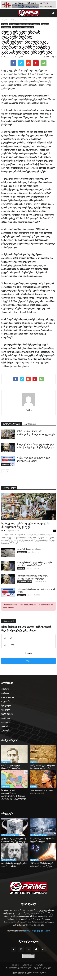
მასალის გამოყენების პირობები (18, 968)
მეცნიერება (34, 860)
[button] (53, 13)
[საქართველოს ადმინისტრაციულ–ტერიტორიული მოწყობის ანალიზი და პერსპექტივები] (14, 779)
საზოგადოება (28, 27)
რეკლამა (5, 701)
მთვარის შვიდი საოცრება (29, 549)
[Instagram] (21, 949)
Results (28, 653)
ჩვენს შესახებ (7, 713)
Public (6, 57)
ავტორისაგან (30, 424)
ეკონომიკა (5, 464)
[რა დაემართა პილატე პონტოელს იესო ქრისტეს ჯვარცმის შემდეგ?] (8, 447)
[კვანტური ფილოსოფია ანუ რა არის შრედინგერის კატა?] (14, 827)
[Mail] (28, 949)
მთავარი (4, 20)
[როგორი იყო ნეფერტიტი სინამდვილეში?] (43, 779)
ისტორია (23, 20)
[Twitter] (36, 949)
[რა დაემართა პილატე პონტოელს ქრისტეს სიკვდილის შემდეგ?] (8, 579)
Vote (28, 661)
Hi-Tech (4, 726)
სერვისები (6, 705)
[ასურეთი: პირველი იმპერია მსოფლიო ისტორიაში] (43, 754)
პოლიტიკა (45, 24)
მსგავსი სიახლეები (11, 424)
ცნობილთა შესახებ (24, 24)
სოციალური (6, 27)
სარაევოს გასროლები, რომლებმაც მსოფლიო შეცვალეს (26, 525)
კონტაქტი (47, 968)
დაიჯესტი (5, 722)
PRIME (3, 531)
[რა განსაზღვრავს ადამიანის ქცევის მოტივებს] (43, 827)
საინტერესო (22, 552)
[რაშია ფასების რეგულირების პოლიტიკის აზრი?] (8, 461)
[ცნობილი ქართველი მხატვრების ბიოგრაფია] (14, 754)
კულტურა (5, 730)
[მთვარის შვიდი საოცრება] (8, 552)
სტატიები (36, 24)
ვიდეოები (5, 718)
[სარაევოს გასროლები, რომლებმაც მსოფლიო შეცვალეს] (8, 434)
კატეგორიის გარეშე (25, 582)
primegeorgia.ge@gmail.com (37, 930)
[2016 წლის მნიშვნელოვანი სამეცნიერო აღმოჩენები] (43, 852)
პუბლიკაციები (17, 27)
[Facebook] (13, 949)
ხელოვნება (6, 762)
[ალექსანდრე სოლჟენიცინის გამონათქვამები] (14, 852)
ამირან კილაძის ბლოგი (10, 835)
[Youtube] (43, 949)
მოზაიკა (14, 20)
